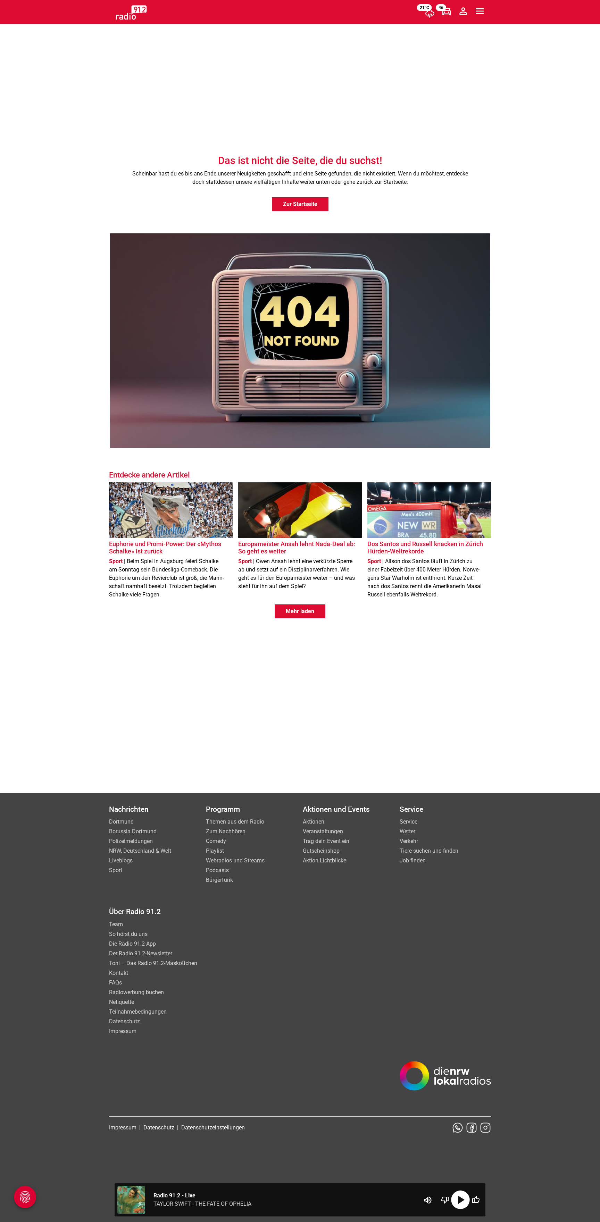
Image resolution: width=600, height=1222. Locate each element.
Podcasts (217, 870)
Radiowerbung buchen (136, 992)
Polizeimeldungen (131, 841)
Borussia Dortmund (133, 831)
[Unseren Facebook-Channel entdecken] (471, 1127)
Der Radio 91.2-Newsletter (140, 953)
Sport (115, 870)
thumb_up (476, 1200)
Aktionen (313, 821)
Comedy (216, 841)
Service (408, 821)
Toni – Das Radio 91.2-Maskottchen (153, 963)
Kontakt (118, 973)
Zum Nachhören (225, 831)
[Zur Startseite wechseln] (131, 12)
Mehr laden (300, 611)
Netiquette (121, 1002)
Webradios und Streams (235, 860)
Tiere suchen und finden (429, 850)
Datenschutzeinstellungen (213, 1127)
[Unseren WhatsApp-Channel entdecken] (457, 1127)
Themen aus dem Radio (235, 821)
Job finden (413, 860)
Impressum (122, 1031)
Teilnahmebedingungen (138, 1011)
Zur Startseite (300, 204)
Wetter (407, 831)
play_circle (460, 1200)
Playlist (215, 850)
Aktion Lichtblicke (324, 860)
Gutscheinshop (321, 850)
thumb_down (445, 1200)
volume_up (428, 1200)
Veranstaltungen (323, 831)
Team (116, 924)
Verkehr (409, 841)
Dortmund (121, 821)
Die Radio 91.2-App (132, 943)
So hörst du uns (128, 934)
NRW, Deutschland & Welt (140, 850)
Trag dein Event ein (326, 841)
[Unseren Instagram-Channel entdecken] (485, 1127)
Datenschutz (124, 1021)
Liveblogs (121, 860)
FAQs (115, 982)
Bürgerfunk (219, 880)
